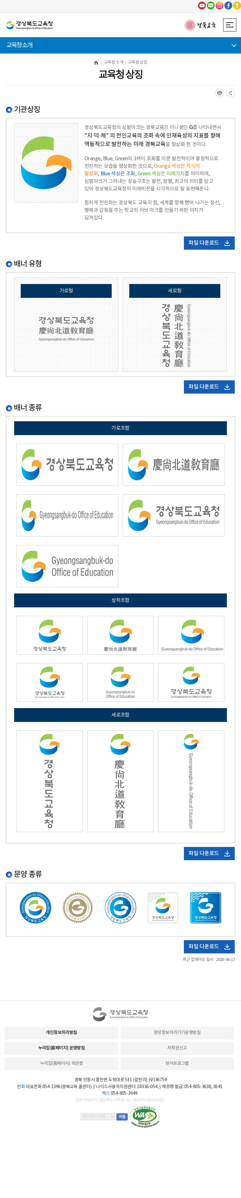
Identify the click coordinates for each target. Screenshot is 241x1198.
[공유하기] (230, 92)
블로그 (211, 5)
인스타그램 (219, 5)
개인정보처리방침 (61, 1032)
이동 (122, 1117)
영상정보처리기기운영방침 (177, 1032)
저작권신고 (177, 1048)
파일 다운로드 (204, 243)
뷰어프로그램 (177, 1063)
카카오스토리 (237, 5)
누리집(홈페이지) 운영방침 (61, 1048)
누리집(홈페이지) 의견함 (61, 1063)
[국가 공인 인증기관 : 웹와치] (144, 1116)
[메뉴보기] (229, 24)
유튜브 (202, 5)
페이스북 (228, 5)
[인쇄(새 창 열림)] (219, 92)
